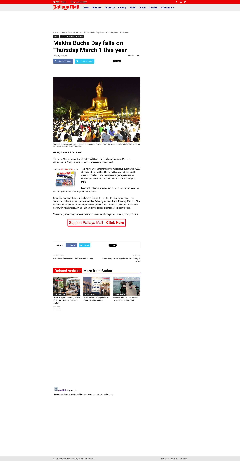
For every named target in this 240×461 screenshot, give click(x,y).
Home (55, 32)
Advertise (174, 458)
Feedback (183, 458)
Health (133, 7)
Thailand (79, 36)
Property (122, 7)
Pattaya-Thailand (67, 36)
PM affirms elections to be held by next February (73, 258)
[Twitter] (185, 2)
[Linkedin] (181, 2)
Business (97, 7)
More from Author (98, 271)
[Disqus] (96, 349)
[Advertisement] (120, 19)
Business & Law (59, 294)
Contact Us (165, 458)
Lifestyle (154, 7)
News (86, 7)
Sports (143, 7)
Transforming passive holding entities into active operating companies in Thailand (66, 300)
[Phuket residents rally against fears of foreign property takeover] (96, 286)
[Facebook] (176, 2)
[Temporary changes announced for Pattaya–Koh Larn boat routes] (126, 286)
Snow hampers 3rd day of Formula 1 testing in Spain (121, 260)
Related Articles (67, 271)
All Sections (166, 7)
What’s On (110, 7)
